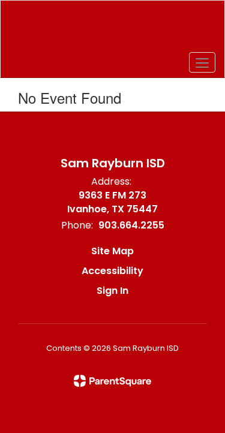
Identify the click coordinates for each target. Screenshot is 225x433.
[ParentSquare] (112, 381)
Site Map (112, 251)
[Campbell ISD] (112, 30)
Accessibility (112, 271)
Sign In (112, 290)
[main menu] (202, 62)
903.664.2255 (131, 225)
